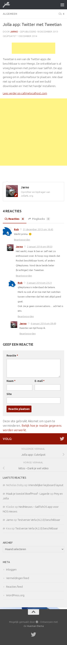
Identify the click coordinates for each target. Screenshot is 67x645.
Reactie (12, 355)
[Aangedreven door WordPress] (37, 622)
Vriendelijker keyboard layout (45, 485)
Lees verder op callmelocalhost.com (25, 93)
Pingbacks (40, 218)
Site (9, 394)
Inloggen (11, 569)
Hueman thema (35, 626)
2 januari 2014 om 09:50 (39, 246)
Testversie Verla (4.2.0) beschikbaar (38, 519)
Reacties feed (14, 586)
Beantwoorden (22, 239)
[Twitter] (62, 438)
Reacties (15, 218)
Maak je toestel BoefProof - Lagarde (28, 493)
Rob (16, 229)
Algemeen (10, 13)
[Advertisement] (33, 48)
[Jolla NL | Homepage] (7, 4)
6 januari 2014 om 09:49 (43, 323)
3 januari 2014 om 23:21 (39, 282)
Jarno (14, 31)
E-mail (39, 380)
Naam (11, 380)
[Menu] (62, 4)
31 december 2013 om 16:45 (38, 229)
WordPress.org (15, 595)
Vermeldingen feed (17, 578)
